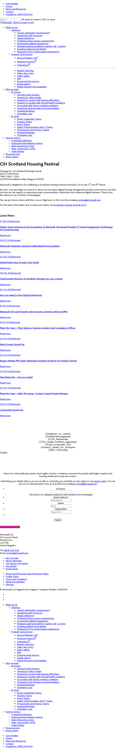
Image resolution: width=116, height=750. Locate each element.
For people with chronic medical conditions (37, 679)
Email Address (60, 497)
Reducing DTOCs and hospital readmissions (38, 629)
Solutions (15, 607)
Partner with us (13, 711)
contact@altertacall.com (89, 200)
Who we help (12, 663)
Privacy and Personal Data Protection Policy (27, 573)
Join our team (12, 558)
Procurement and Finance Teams (33, 703)
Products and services (22, 631)
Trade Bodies (17, 725)
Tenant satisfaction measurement (33, 610)
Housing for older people (29, 671)
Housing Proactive (26, 638)
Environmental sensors (28, 655)
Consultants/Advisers (21, 714)
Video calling (23, 649)
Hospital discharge (26, 684)
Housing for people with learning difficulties (38, 674)
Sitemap (10, 584)
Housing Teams (24, 695)
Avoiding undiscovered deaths (31, 626)
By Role (15, 690)
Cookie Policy (12, 576)
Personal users (13, 728)
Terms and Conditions (16, 579)
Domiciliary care (24, 687)
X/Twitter (60, 488)
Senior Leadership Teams (29, 693)
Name (61, 503)
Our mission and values (17, 563)
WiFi (19, 652)
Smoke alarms (24, 658)
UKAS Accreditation (15, 582)
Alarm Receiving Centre (22, 720)
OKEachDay (23, 641)
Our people (11, 566)
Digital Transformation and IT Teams (35, 701)
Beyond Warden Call (27, 635)
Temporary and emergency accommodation (38, 682)
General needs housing (28, 668)
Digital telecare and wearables (32, 660)
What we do (12, 604)
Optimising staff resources (29, 613)
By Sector (16, 666)
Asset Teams (23, 698)
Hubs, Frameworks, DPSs (23, 722)
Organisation (61, 509)
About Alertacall (14, 560)
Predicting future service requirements (35, 618)
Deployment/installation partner (27, 717)
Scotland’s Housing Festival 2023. (70, 205)
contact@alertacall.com (86, 484)
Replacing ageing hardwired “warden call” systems (41, 623)
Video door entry (25, 647)
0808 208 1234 (11, 550)
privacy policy (100, 481)
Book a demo (12, 730)
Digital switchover (25, 615)
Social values (12, 568)
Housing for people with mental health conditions (41, 676)
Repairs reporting (25, 644)
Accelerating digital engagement (33, 621)
